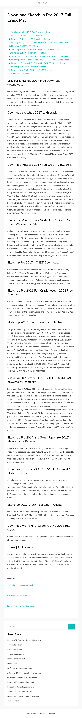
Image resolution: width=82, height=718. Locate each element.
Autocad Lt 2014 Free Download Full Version (24, 673)
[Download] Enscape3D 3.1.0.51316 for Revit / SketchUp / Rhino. (38, 63)
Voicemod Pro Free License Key (19, 692)
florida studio (12, 664)
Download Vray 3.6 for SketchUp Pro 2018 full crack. (33, 70)
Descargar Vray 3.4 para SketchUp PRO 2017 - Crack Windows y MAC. (40, 42)
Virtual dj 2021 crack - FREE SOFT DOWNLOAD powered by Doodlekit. (40, 56)
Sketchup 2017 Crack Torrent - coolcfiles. (28, 53)
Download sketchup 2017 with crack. (26, 35)
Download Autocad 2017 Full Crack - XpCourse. (31, 39)
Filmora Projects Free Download (20, 606)
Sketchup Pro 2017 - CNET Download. (27, 46)
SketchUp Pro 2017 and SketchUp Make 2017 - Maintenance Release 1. (41, 60)
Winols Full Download (15, 650)
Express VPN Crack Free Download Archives (24, 640)
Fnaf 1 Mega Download (16, 659)
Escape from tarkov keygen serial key (21, 687)
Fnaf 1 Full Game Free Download (19, 668)
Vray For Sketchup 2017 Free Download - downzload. (33, 32)
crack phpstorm (13, 701)
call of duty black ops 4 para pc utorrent (22, 678)
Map (45, 3)
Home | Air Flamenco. (20, 74)
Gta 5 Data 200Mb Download (19, 596)
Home (37, 3)
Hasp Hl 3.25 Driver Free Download (20, 682)
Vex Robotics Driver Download (20, 585)
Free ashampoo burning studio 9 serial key (23, 696)
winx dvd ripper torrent (15, 654)
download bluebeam (14, 645)
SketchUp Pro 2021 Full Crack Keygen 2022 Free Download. (36, 49)
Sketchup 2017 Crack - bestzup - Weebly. (28, 67)
